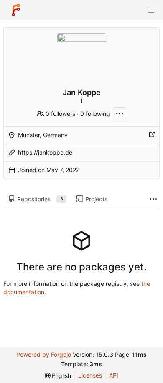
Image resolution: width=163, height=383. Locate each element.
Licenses (90, 375)
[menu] (58, 375)
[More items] (153, 199)
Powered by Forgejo (43, 354)
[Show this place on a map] (151, 135)
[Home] (16, 10)
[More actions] (119, 113)
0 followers (60, 113)
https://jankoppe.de (45, 152)
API (113, 375)
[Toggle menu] (151, 10)
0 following (95, 113)
